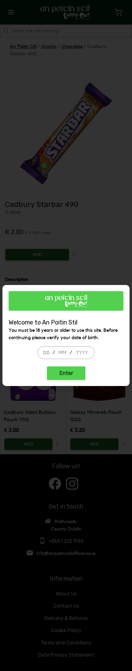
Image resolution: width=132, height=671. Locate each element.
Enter (66, 373)
